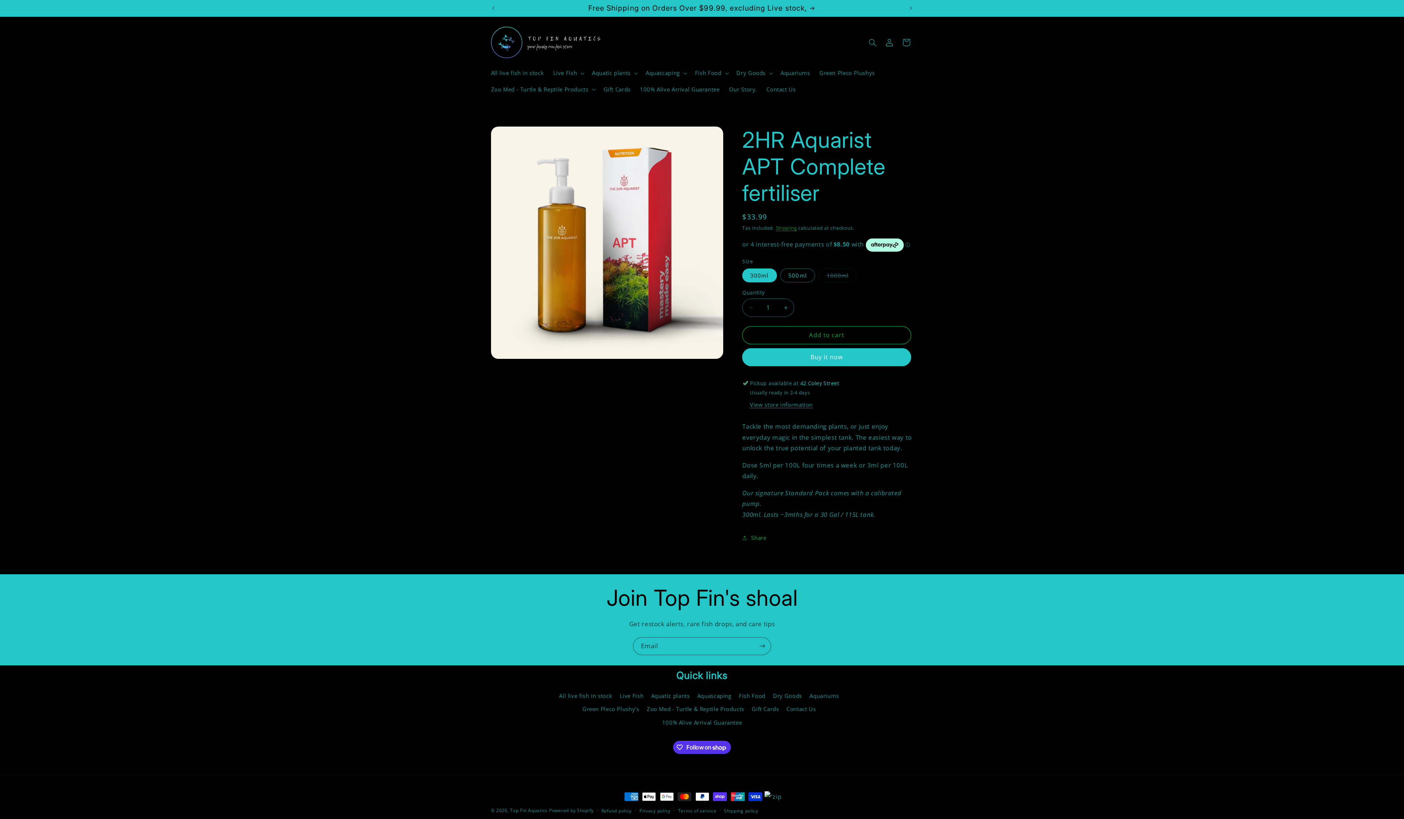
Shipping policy (741, 811)
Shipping (786, 228)
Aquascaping (714, 695)
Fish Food (752, 695)
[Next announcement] (911, 8)
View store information (781, 404)
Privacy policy (655, 811)
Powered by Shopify (571, 810)
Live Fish (632, 695)
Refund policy (616, 811)
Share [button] (758, 537)
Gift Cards (765, 709)
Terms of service (697, 811)
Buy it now (827, 357)
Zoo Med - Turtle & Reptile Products (695, 709)
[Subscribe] (762, 646)
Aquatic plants (670, 695)
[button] (568, 73)
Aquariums (824, 695)
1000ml (842, 276)
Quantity (753, 292)
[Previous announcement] (493, 8)
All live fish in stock (585, 695)
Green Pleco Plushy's (610, 709)
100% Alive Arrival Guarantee (702, 722)
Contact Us (801, 709)
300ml (759, 275)
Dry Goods (787, 695)
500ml (797, 275)
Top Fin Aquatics (529, 810)
